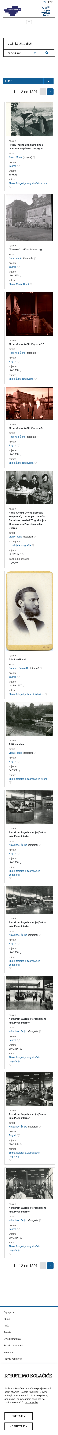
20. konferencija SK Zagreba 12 (26, 344)
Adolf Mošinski (17, 659)
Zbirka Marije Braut (19, 284)
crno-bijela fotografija (20, 545)
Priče (6, 1325)
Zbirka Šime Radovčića (21, 379)
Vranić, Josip (15, 536)
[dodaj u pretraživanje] (34, 157)
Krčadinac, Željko (18, 845)
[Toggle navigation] (29, 22)
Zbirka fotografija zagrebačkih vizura (28, 183)
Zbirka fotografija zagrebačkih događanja (24, 873)
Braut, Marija (15, 258)
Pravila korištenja (13, 1359)
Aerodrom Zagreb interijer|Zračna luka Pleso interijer (27, 834)
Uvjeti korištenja (12, 1339)
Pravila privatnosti (13, 1345)
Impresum (9, 1352)
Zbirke (7, 1319)
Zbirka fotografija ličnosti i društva (26, 694)
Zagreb (12, 166)
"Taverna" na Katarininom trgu (26, 249)
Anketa (7, 1332)
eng (51, 2)
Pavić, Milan (15, 157)
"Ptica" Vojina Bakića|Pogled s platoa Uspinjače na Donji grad (26, 147)
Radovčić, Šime (17, 353)
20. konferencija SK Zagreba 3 (26, 428)
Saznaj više (31, 1402)
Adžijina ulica (16, 744)
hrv (43, 2)
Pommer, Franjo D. (19, 668)
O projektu (9, 1312)
